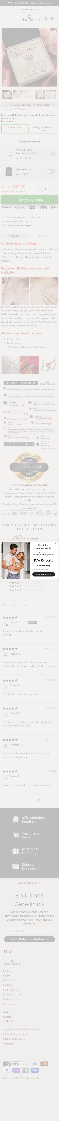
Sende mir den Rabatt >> (43, 574)
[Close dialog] (55, 543)
